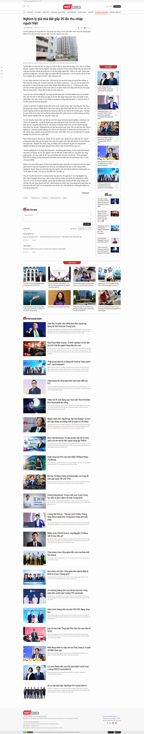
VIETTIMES (72, 6)
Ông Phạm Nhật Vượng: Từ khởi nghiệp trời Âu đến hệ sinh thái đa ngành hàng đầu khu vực (103, 216)
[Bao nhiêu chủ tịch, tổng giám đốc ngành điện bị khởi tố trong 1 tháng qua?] (34, 577)
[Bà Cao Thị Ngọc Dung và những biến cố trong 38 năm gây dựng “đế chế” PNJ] (108, 128)
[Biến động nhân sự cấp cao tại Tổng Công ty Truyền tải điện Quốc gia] (108, 153)
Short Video (82, 12)
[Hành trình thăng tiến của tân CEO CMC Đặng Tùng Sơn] (34, 615)
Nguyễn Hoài (29, 27)
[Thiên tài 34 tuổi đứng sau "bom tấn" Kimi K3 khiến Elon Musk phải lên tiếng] (115, 250)
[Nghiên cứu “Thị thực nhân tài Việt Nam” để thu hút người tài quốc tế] (109, 274)
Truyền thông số (115, 12)
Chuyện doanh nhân (101, 12)
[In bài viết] (81, 28)
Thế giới (90, 12)
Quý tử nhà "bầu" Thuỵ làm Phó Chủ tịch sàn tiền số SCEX (69, 629)
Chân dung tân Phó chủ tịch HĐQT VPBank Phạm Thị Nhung (67, 458)
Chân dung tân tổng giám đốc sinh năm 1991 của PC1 (103, 240)
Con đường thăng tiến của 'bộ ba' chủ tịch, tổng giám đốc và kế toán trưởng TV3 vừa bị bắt (67, 591)
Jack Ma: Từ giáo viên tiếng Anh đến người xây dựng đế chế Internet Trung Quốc (103, 202)
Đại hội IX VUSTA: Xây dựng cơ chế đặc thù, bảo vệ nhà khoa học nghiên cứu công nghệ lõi (59, 285)
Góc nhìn (38, 12)
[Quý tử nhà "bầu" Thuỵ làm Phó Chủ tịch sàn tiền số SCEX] (34, 634)
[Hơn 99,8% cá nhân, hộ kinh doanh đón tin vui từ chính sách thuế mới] (84, 274)
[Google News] (87, 28)
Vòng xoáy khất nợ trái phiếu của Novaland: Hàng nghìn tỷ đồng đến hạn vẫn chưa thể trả (83, 308)
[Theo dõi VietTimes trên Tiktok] (116, 723)
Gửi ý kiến (87, 224)
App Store (111, 732)
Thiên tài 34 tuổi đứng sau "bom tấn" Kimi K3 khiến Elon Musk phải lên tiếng (103, 250)
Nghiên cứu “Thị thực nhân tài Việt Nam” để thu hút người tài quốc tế (108, 284)
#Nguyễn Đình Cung (55, 198)
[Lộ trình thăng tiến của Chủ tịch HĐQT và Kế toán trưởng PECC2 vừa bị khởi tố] (108, 78)
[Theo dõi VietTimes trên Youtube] (113, 723)
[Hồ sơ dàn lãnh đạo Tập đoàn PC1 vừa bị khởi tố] (34, 691)
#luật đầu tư (45, 198)
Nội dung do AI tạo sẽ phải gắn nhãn (59, 307)
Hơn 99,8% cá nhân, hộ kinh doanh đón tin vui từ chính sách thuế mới (83, 284)
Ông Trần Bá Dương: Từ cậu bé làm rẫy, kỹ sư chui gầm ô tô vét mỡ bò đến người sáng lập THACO (68, 439)
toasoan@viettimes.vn (112, 716)
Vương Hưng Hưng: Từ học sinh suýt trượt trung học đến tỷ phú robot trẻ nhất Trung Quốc (67, 496)
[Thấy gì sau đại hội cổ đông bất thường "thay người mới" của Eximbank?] (108, 175)
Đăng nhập (117, 6)
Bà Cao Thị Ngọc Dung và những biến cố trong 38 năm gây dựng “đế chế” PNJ (105, 140)
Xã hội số (30, 12)
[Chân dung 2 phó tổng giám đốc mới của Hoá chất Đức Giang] (34, 558)
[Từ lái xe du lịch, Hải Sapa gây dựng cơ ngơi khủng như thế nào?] (34, 274)
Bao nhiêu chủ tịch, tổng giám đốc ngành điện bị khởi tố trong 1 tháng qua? (67, 572)
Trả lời (34, 240)
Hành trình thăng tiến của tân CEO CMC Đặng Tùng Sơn (68, 610)
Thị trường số (71, 12)
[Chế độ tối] (111, 6)
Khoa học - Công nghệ (58, 12)
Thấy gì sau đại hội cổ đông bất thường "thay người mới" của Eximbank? (105, 186)
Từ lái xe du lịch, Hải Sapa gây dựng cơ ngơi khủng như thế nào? (33, 284)
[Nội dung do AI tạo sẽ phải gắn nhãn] (59, 297)
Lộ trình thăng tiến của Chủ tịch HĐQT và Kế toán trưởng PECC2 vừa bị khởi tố (105, 89)
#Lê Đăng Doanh (36, 198)
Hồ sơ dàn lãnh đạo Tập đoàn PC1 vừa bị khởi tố (67, 685)
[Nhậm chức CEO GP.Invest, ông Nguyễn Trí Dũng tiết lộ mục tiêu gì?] (34, 539)
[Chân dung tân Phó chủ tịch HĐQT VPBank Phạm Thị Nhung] (34, 462)
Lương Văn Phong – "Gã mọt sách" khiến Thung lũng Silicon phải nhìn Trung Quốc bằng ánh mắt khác (105, 115)
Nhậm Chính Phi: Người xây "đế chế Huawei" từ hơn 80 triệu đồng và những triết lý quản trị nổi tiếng (68, 420)
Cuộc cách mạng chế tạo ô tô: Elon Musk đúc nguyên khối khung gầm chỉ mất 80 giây (109, 308)
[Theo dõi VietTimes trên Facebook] (107, 723)
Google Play (118, 732)
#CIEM (64, 198)
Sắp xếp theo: (73, 228)
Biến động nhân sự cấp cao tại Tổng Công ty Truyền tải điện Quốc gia (106, 163)
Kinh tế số (46, 12)
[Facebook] (78, 28)
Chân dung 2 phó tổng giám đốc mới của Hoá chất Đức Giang (68, 553)
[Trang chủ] (24, 12)
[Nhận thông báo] (107, 6)
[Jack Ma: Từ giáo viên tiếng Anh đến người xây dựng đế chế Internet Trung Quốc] (115, 201)
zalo (110, 723)
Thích (26, 240)
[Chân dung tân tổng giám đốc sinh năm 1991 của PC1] (115, 240)
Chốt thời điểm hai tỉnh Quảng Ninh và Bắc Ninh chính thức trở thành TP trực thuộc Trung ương (34, 308)
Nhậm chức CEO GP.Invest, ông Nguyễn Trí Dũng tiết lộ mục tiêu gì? (67, 534)
